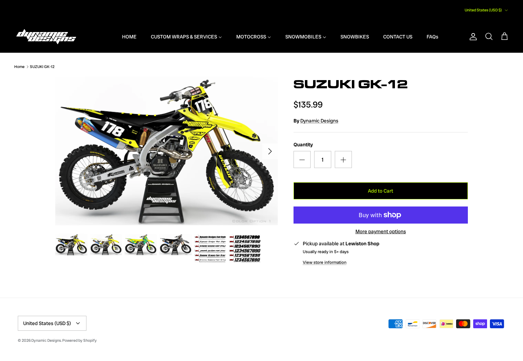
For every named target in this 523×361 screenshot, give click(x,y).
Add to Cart (380, 191)
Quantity (303, 144)
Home (19, 66)
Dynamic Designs (319, 120)
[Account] (471, 36)
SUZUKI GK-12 (42, 66)
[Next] (270, 151)
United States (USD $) (483, 9)
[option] (166, 151)
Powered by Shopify (79, 340)
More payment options (380, 232)
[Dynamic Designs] (46, 37)
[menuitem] (125, 36)
